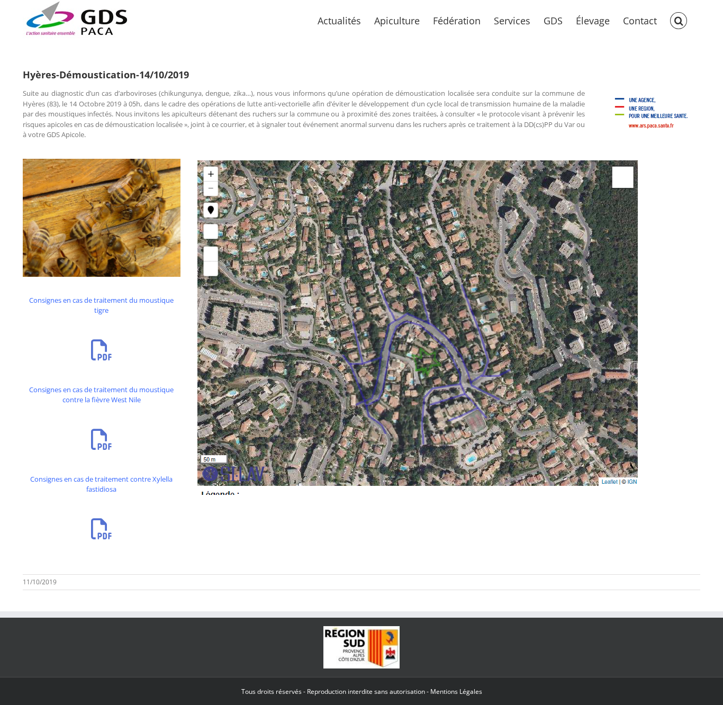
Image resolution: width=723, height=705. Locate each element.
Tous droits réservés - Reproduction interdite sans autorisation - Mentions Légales (361, 691)
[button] (678, 19)
